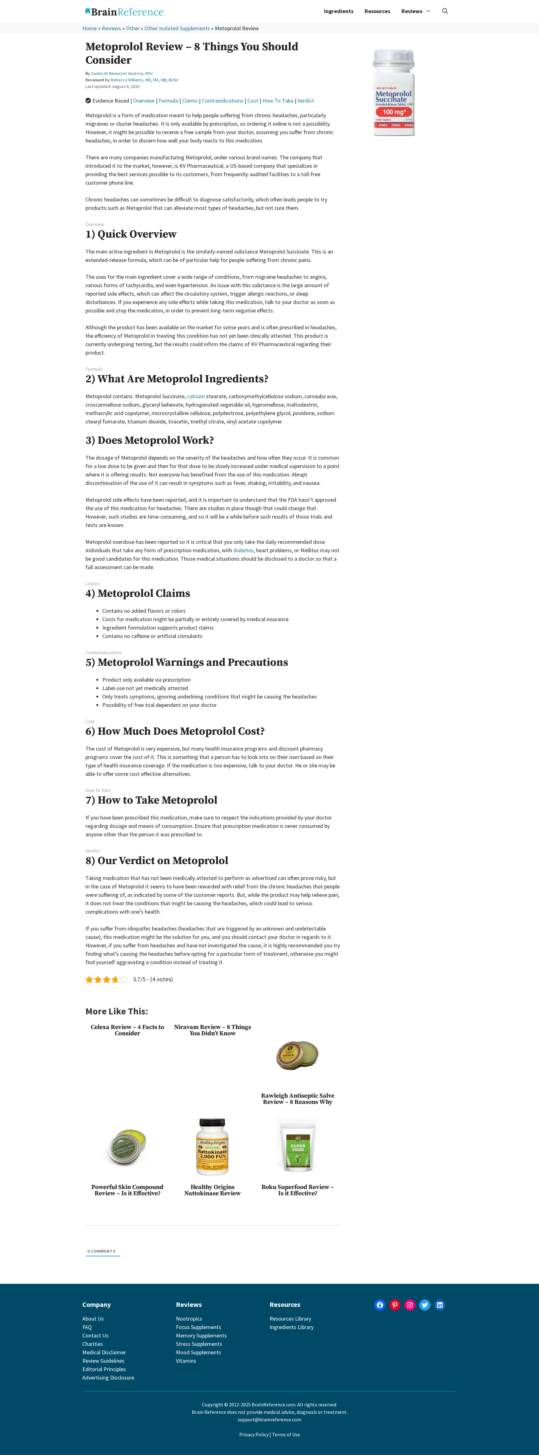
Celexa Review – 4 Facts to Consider (127, 1030)
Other (132, 28)
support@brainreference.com (269, 1419)
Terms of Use (286, 1434)
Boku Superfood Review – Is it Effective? (297, 1190)
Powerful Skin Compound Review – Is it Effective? (127, 1190)
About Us (93, 1318)
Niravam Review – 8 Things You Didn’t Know (212, 1030)
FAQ (87, 1327)
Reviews (111, 28)
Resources (377, 11)
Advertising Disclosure (108, 1377)
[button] (445, 11)
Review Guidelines (103, 1360)
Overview (144, 100)
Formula (168, 100)
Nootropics (189, 1318)
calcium (196, 396)
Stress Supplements (199, 1343)
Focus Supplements (198, 1327)
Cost (252, 100)
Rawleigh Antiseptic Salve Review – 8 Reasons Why (297, 1099)
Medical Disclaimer (104, 1352)
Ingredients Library (291, 1327)
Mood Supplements (198, 1352)
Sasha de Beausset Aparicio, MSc (122, 73)
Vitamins (186, 1360)
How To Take (278, 100)
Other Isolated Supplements (177, 28)
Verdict (306, 100)
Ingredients (338, 11)
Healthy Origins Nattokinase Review (212, 1190)
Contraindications (222, 100)
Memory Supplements (201, 1335)
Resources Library (290, 1318)
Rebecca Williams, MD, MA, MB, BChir (144, 80)
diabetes (243, 550)
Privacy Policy (254, 1434)
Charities (92, 1343)
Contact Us (95, 1335)
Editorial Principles (104, 1369)
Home (89, 28)
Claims (190, 100)
